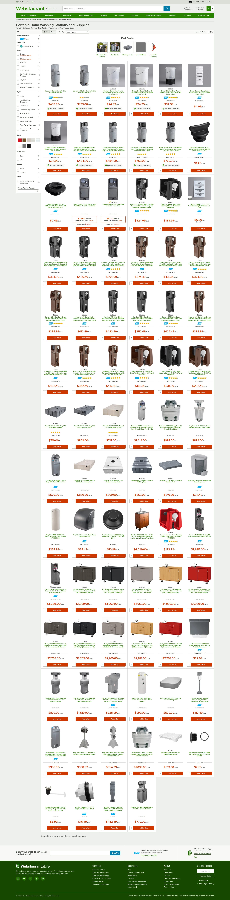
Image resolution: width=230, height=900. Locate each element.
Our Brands (168, 873)
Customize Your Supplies (101, 878)
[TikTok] (37, 879)
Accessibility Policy (171, 896)
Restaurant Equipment (29, 15)
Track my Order (205, 876)
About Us (167, 870)
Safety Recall (132, 887)
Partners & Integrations (100, 884)
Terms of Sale (133, 896)
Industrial (187, 15)
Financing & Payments (172, 878)
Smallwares (67, 15)
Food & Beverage (85, 15)
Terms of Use (157, 896)
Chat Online (203, 880)
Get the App (37, 2)
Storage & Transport (153, 15)
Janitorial (172, 15)
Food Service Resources (137, 881)
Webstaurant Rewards (100, 873)
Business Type (203, 15)
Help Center (22, 2)
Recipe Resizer (98, 881)
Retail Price (81, 224)
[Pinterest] (43, 879)
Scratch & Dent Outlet (136, 873)
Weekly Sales (132, 875)
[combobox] (113, 8)
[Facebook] (30, 879)
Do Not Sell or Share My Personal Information (197, 896)
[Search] (37, 190)
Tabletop (103, 15)
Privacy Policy (146, 896)
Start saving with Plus (149, 855)
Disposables (119, 15)
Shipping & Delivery (206, 884)
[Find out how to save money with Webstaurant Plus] (51, 98)
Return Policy (169, 887)
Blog (129, 870)
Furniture (135, 15)
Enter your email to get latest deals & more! (31, 853)
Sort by (61, 32)
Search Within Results (26, 188)
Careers (167, 875)
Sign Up (115, 853)
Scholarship (168, 881)
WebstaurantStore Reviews (137, 884)
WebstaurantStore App (100, 875)
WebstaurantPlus (98, 870)
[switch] (210, 32)
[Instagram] (18, 879)
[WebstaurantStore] (46, 866)
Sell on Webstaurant (171, 884)
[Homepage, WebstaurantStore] (36, 8)
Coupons (131, 878)
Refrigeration (50, 15)
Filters (19, 32)
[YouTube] (24, 879)
